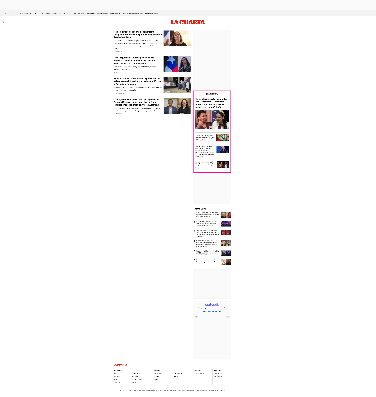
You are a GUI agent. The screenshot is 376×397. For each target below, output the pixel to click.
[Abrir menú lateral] (3, 22)
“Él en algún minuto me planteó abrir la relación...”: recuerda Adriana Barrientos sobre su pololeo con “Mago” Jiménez (211, 103)
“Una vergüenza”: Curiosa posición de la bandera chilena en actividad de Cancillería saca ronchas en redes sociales (136, 60)
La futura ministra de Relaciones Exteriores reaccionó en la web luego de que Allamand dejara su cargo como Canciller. (137, 109)
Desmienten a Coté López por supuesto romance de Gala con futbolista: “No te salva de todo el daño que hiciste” (207, 244)
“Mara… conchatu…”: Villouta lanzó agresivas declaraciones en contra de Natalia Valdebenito (207, 215)
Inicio (4, 13)
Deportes (34, 13)
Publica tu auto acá (212, 312)
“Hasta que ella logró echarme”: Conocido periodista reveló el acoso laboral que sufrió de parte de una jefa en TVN (208, 233)
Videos (54, 13)
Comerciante (115, 13)
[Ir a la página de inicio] (188, 22)
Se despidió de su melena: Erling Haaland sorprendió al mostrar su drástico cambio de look (207, 262)
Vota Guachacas (151, 13)
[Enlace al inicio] (212, 94)
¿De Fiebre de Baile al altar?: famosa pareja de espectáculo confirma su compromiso (206, 224)
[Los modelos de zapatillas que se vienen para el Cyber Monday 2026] (222, 138)
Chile (11, 13)
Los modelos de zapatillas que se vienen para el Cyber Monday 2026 (204, 138)
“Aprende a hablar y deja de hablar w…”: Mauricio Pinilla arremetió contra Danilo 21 (207, 253)
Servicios (71, 13)
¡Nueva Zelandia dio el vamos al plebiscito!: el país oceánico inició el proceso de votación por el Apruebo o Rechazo (137, 81)
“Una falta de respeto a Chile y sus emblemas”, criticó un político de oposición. (135, 67)
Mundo (62, 13)
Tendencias (45, 13)
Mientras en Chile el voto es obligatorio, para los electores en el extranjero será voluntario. (138, 88)
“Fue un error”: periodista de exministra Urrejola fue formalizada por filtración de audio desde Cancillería (138, 35)
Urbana (81, 13)
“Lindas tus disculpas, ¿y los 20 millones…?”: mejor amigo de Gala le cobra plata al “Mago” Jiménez (204, 165)
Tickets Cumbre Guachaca (132, 13)
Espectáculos (22, 13)
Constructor (102, 13)
